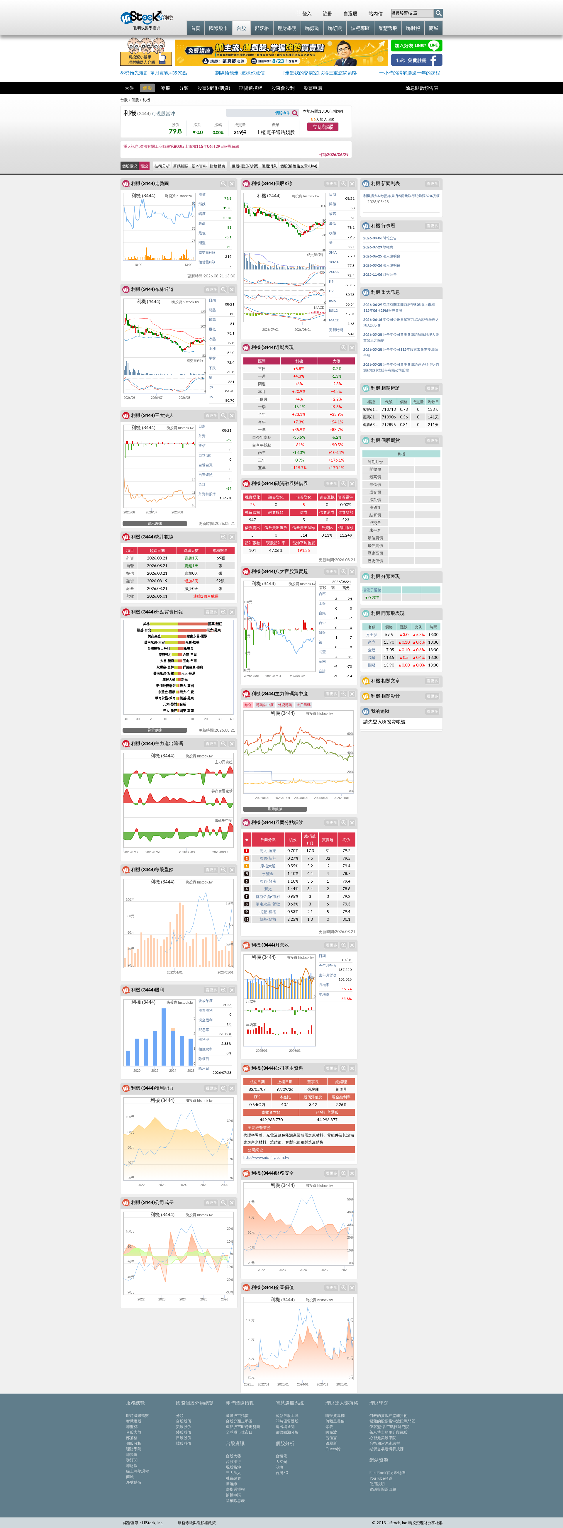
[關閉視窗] (231, 183)
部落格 (132, 1437)
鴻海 (279, 1467)
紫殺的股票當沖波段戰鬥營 (392, 1421)
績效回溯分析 (287, 1432)
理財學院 (133, 1448)
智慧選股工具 (287, 1415)
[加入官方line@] (416, 49)
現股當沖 (233, 1467)
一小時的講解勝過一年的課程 (409, 72)
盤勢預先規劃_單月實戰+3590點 (153, 72)
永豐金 (268, 873)
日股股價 (183, 1437)
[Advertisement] (399, 133)
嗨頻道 (132, 1454)
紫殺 (329, 1426)
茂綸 (372, 657)
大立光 (281, 1461)
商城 (130, 1476)
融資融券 (233, 1478)
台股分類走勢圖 (239, 1421)
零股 (165, 88)
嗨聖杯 (132, 1426)
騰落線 (231, 1483)
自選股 (350, 13)
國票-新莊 (268, 858)
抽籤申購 (233, 1495)
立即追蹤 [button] (322, 127)
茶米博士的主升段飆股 (388, 1432)
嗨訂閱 (132, 1460)
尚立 (372, 642)
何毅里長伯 (335, 1421)
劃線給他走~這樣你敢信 (240, 72)
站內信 (376, 13)
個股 (147, 88)
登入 (307, 13)
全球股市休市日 (239, 1432)
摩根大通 (268, 866)
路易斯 (331, 1443)
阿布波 (331, 1432)
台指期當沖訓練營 (384, 1443)
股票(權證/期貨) (213, 88)
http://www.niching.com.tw (266, 1157)
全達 (372, 649)
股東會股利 (283, 88)
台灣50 (282, 1472)
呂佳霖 (331, 1437)
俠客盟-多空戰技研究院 (389, 1426)
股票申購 (312, 88)
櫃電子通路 (371, 590)
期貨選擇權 (250, 88)
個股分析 (133, 1443)
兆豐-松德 (268, 911)
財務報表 (217, 166)
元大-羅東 (268, 850)
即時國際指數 (137, 1415)
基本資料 (199, 166)
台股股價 (183, 1421)
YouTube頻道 (380, 1478)
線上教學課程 (137, 1471)
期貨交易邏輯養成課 (386, 1448)
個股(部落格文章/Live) (298, 166)
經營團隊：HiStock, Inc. (143, 1522)
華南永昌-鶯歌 (268, 904)
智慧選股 (133, 1421)
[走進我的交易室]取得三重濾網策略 (320, 72)
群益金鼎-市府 (268, 896)
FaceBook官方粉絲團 (387, 1472)
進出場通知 (285, 1426)
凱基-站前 (268, 919)
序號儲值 (133, 1482)
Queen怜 (333, 1448)
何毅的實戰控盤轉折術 (388, 1415)
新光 (268, 888)
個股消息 (269, 166)
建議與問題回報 (382, 1489)
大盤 (129, 88)
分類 (184, 88)
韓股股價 (183, 1443)
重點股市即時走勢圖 (243, 1426)
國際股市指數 (237, 1415)
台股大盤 (133, 1432)
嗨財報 (132, 1465)
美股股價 (183, 1426)
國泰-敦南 (268, 881)
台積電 (281, 1456)
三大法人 (233, 1472)
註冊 (327, 13)
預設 (144, 166)
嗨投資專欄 (335, 1415)
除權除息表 (235, 1500)
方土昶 (371, 634)
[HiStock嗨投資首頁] (146, 23)
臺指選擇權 (235, 1489)
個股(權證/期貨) (245, 166)
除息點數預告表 (422, 88)
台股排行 (233, 1461)
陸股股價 (183, 1432)
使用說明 (377, 1483)
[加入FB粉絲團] (416, 64)
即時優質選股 (287, 1421)
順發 (372, 665)
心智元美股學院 (382, 1437)
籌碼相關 (180, 166)
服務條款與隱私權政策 (197, 1522)
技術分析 (162, 166)
